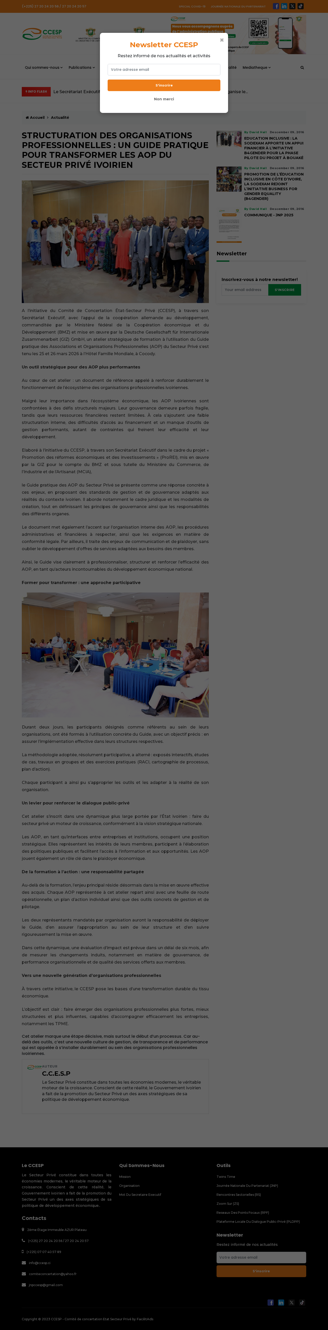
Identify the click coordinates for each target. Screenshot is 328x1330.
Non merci (164, 99)
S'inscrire (164, 85)
